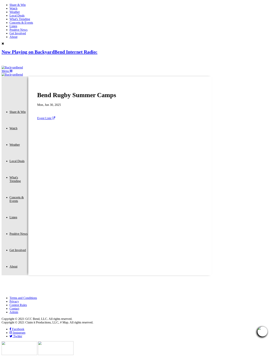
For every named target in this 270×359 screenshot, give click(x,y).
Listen (13, 26)
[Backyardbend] (12, 67)
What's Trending (19, 19)
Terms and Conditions (23, 298)
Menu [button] (6, 71)
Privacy (14, 301)
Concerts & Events (21, 22)
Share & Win (17, 5)
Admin (13, 312)
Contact (14, 308)
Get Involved (17, 33)
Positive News (18, 29)
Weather (14, 12)
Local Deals (17, 15)
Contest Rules (18, 305)
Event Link (44, 118)
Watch (13, 8)
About (13, 37)
